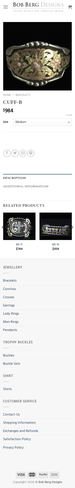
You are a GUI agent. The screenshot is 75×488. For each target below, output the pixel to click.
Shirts (7, 389)
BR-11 (19, 245)
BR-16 (55, 245)
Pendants (10, 330)
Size (5, 122)
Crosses (8, 297)
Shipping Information (19, 423)
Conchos (9, 289)
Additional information (25, 186)
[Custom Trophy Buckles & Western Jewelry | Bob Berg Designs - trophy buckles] (38, 7)
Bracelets (23, 95)
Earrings (9, 305)
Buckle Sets (11, 364)
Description (14, 178)
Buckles (8, 355)
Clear (69, 115)
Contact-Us (11, 415)
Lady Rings (11, 314)
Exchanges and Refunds (20, 431)
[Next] (72, 235)
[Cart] (70, 7)
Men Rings (11, 322)
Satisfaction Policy (17, 439)
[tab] (37, 178)
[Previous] (3, 235)
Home (7, 95)
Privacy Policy (13, 448)
